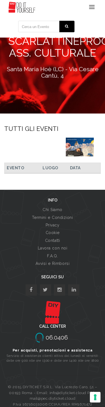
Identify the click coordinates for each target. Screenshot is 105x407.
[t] (45, 290)
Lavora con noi (52, 248)
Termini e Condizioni (52, 217)
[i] (73, 290)
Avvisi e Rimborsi (53, 263)
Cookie (52, 232)
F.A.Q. (52, 256)
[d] (59, 290)
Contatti (52, 240)
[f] (31, 290)
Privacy (53, 225)
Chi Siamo (52, 209)
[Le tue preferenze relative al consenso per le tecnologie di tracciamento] (95, 397)
